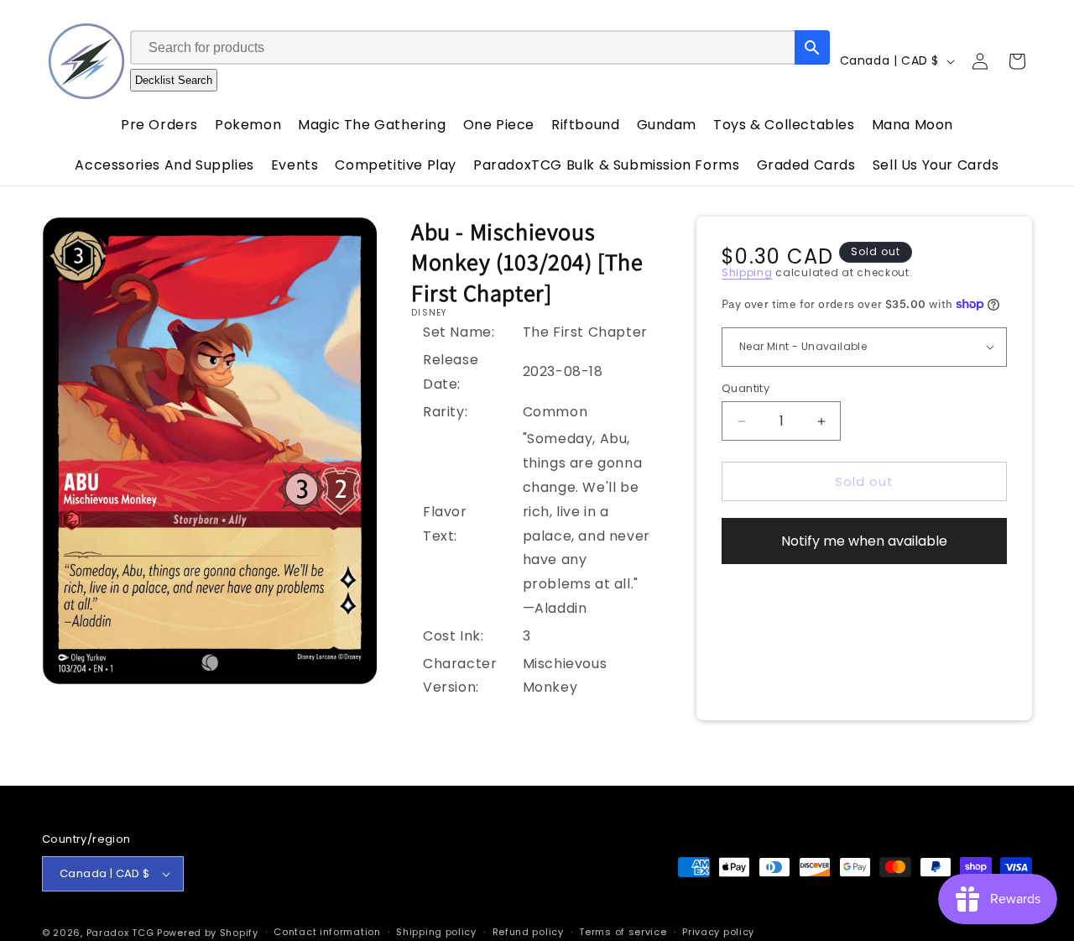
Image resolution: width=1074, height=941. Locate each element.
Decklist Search (173, 80)
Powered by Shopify (207, 932)
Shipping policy (436, 931)
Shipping (747, 272)
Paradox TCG (120, 932)
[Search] (812, 47)
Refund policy (528, 931)
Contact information (327, 931)
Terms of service (622, 931)
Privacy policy (718, 931)
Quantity (745, 388)
